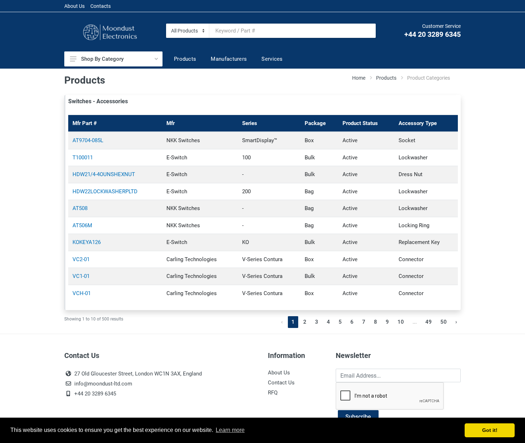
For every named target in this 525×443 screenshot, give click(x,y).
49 (428, 322)
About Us (74, 6)
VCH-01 (81, 293)
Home (358, 78)
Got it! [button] (490, 430)
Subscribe (358, 416)
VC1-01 (81, 276)
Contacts (100, 6)
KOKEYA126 (86, 242)
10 (401, 322)
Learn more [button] (230, 430)
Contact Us (281, 382)
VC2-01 (81, 259)
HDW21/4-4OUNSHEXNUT (103, 174)
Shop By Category (102, 59)
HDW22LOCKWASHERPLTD (105, 191)
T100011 (82, 157)
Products (386, 78)
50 (443, 322)
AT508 (80, 208)
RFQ (273, 392)
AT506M (82, 225)
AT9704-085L (87, 140)
